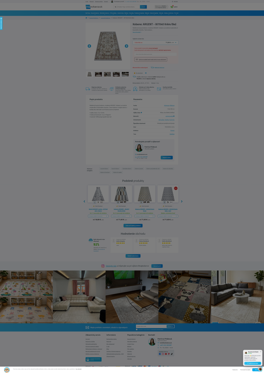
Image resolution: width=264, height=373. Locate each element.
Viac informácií (79, 369)
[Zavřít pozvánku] (261, 352)
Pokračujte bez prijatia (245, 369)
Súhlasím (257, 369)
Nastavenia (235, 369)
